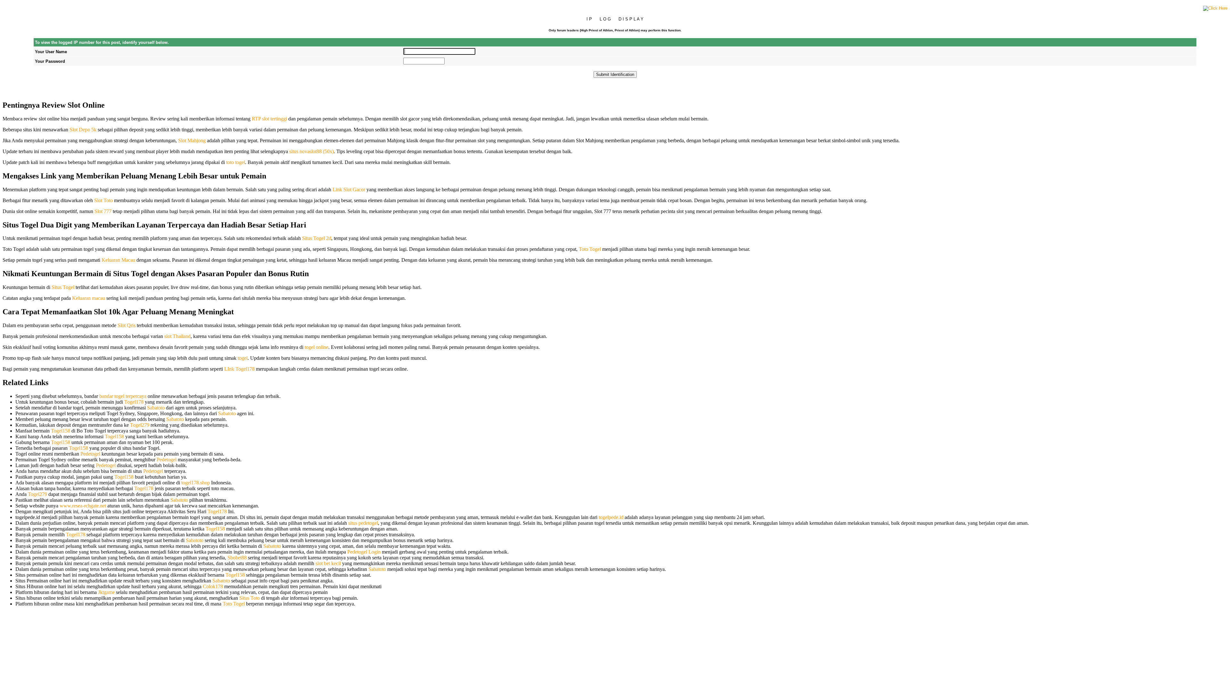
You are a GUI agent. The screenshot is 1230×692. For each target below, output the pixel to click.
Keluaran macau (88, 298)
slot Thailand (177, 336)
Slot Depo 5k (83, 129)
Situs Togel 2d (316, 238)
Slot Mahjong (192, 140)
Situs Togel (63, 287)
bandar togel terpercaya (122, 396)
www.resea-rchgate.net (83, 505)
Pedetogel (90, 454)
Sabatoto (156, 407)
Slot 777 (102, 211)
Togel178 (134, 402)
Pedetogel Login (364, 552)
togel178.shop (195, 482)
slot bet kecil (328, 563)
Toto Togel (590, 249)
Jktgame (106, 592)
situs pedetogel (363, 523)
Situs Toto (249, 598)
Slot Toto (103, 200)
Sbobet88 (237, 557)
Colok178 (213, 586)
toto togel (235, 162)
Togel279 (139, 425)
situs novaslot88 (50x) (311, 151)
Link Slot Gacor (348, 189)
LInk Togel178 (239, 369)
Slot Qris (126, 325)
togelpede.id (611, 517)
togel (243, 358)
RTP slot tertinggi (269, 118)
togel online (316, 347)
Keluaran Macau (118, 260)
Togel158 (60, 430)
